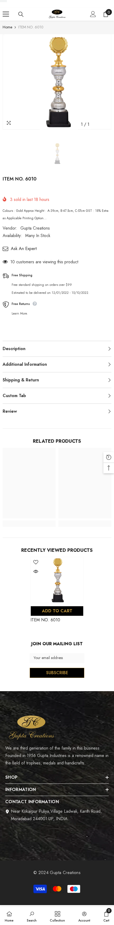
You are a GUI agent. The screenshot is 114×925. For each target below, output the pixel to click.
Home (7, 27)
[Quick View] (36, 571)
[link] (29, 523)
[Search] (21, 14)
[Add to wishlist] (36, 562)
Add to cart (57, 611)
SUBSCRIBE (57, 673)
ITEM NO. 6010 (45, 620)
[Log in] (93, 14)
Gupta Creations (35, 228)
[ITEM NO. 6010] (57, 580)
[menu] (6, 14)
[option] (57, 82)
